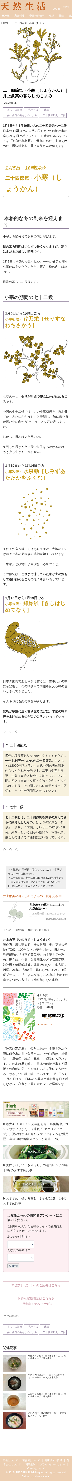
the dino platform (40, 1476)
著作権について (31, 1460)
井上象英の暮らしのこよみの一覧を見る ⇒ (32, 896)
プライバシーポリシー (52, 1464)
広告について (10, 1460)
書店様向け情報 (53, 1460)
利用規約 (30, 1464)
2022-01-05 (10, 102)
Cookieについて (36, 1468)
